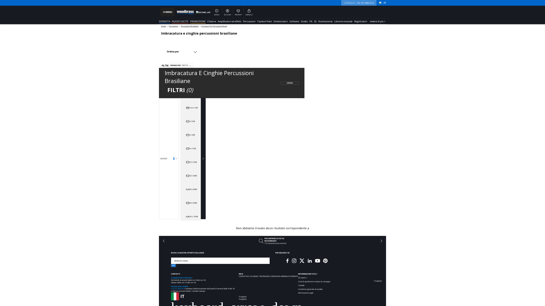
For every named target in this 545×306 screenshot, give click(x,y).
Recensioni (265, 276)
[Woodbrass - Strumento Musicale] (183, 12)
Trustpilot (243, 297)
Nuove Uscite (180, 21)
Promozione (198, 21)
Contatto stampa (198, 291)
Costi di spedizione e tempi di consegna (314, 281)
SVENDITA (164, 21)
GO (173, 265)
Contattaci (244, 276)
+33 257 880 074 (177, 288)
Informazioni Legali (305, 293)
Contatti (301, 285)
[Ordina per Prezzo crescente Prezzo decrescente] (181, 51)
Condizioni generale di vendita (284, 276)
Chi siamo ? (255, 276)
